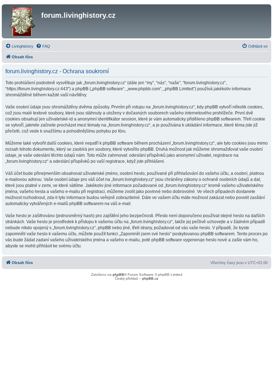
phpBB (118, 274)
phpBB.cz (150, 278)
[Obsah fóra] (22, 21)
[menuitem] (19, 46)
